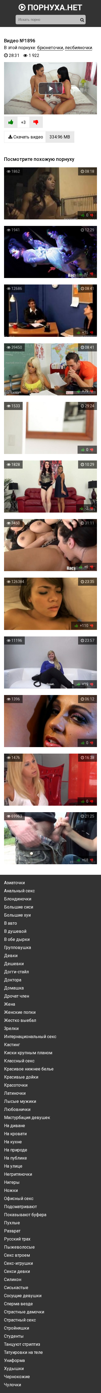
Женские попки (20, 1012)
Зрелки (11, 1028)
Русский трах (17, 1239)
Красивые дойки (21, 1077)
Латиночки (15, 1093)
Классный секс (19, 1060)
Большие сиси (18, 907)
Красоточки (15, 1085)
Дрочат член (16, 996)
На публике (15, 1158)
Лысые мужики (20, 1101)
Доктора (12, 979)
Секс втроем (17, 1255)
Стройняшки (16, 1328)
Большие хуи (17, 915)
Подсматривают (20, 1206)
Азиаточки (14, 882)
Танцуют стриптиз (22, 1344)
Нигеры (12, 1182)
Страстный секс (20, 1320)
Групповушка (17, 947)
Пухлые (12, 1222)
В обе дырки (17, 939)
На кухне (13, 1141)
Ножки (11, 1190)
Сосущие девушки (22, 1295)
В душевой (15, 931)
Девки (11, 955)
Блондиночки (17, 898)
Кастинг (12, 1044)
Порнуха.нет (54, 7)
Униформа (14, 1360)
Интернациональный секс (30, 1036)
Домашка (14, 988)
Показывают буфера (25, 1214)
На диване (14, 1125)
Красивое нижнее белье (29, 1069)
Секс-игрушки (18, 1263)
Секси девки (17, 1271)
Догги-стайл (16, 971)
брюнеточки (50, 47)
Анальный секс (19, 890)
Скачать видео (41, 137)
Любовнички (17, 1109)
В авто (10, 923)
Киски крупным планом (28, 1052)
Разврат (12, 1230)
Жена (9, 1004)
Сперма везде (18, 1303)
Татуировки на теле (23, 1352)
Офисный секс (18, 1198)
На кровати (15, 1133)
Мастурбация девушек (27, 1117)
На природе (15, 1150)
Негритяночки (18, 1174)
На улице (13, 1166)
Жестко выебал (20, 1020)
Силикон (12, 1279)
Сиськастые (16, 1287)
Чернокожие (17, 1376)
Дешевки (14, 963)
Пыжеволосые (19, 1247)
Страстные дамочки (24, 1311)
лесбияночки (78, 47)
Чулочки (12, 1384)
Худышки (14, 1368)
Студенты (14, 1336)
